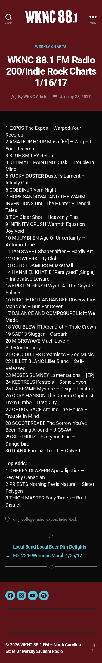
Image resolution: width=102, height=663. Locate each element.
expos (51, 519)
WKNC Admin (35, 96)
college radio (33, 519)
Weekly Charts (51, 46)
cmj (16, 519)
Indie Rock (68, 519)
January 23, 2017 (75, 96)
